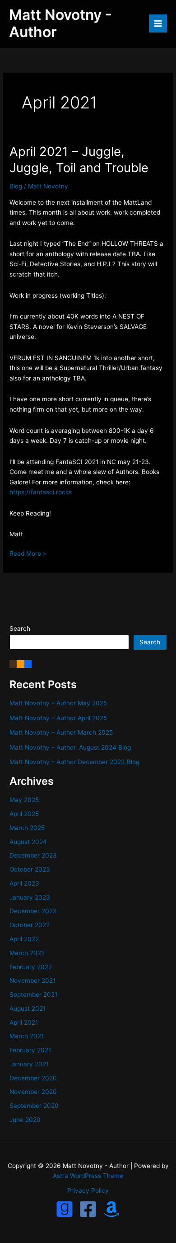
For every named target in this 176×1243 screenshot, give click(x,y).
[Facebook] (28, 663)
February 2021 (30, 1050)
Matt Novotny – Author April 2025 (58, 718)
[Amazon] (20, 663)
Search (19, 628)
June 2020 (25, 1119)
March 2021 (26, 1036)
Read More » (27, 554)
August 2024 (28, 841)
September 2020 (34, 1105)
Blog (15, 186)
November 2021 (32, 980)
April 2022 (24, 939)
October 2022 (29, 925)
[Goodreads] (13, 663)
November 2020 (33, 1091)
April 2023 (24, 883)
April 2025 (24, 813)
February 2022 (30, 967)
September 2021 (33, 994)
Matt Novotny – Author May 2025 (58, 703)
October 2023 (29, 869)
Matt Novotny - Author (60, 23)
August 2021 (27, 1008)
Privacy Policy (88, 1190)
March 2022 (27, 953)
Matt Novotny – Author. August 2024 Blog (70, 747)
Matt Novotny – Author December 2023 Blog (74, 761)
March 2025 (27, 827)
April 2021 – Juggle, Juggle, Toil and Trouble (78, 159)
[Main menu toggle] (158, 23)
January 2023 (29, 897)
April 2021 (23, 1022)
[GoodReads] (65, 1209)
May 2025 (24, 799)
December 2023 (33, 855)
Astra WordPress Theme (88, 1175)
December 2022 (32, 911)
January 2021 (29, 1064)
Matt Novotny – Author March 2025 (61, 732)
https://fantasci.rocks (40, 492)
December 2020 (33, 1078)
